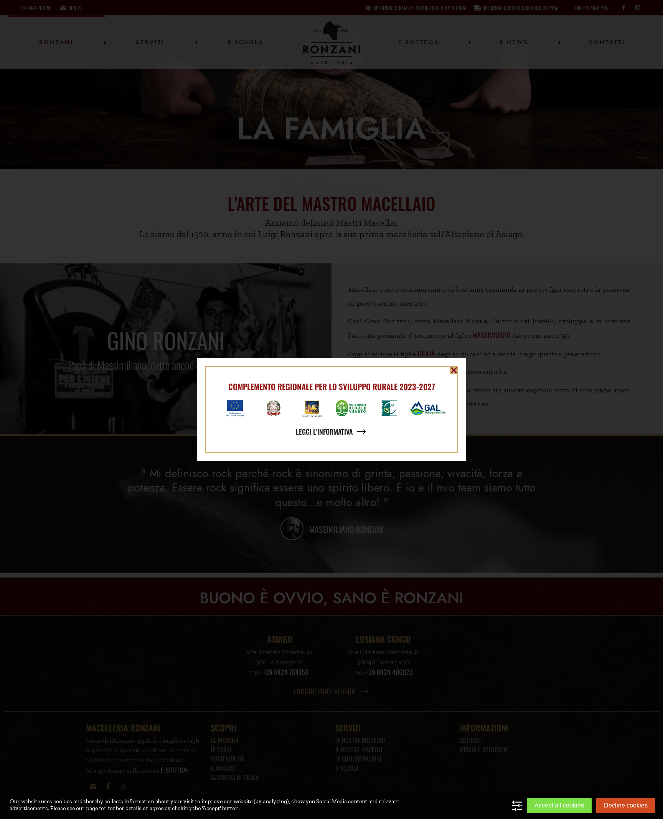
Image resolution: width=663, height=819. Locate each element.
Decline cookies (626, 805)
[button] (454, 370)
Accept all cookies (559, 805)
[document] (331, 409)
